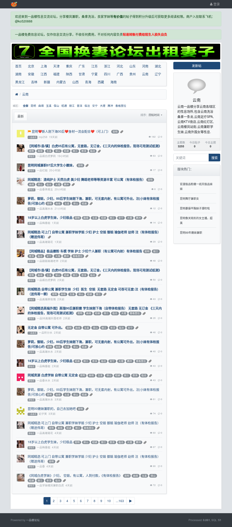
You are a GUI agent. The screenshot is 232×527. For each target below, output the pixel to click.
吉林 (34, 82)
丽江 (72, 105)
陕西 (69, 74)
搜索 (214, 157)
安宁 (95, 105)
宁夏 (94, 74)
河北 (120, 66)
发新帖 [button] (196, 65)
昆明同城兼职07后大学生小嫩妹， (52, 165)
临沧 (87, 105)
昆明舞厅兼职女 (189, 198)
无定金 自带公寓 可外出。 (46, 327)
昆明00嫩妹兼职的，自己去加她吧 (52, 408)
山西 (75, 82)
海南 (113, 82)
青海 (88, 82)
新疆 (47, 82)
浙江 (107, 66)
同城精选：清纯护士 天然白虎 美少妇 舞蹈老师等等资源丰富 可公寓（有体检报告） (86, 179)
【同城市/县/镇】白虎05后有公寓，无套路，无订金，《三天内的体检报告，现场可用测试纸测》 (95, 145)
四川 (107, 74)
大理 (102, 105)
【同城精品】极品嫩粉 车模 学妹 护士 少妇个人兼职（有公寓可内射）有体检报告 (85, 251)
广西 (120, 74)
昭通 (64, 105)
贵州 (132, 74)
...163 (120, 500)
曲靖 (41, 105)
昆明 (33, 105)
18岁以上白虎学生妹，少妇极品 (50, 217)
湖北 (158, 66)
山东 (132, 66)
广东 (82, 66)
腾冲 (110, 105)
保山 (56, 105)
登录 (216, 4)
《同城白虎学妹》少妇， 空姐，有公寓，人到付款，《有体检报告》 (75, 475)
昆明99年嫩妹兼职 (191, 232)
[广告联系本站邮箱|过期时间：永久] (116, 52)
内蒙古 (61, 82)
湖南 (18, 74)
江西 (44, 74)
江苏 (94, 66)
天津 (56, 66)
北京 (31, 66)
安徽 (31, 74)
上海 (44, 66)
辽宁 (158, 74)
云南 (145, 74)
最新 (20, 116)
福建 (56, 74)
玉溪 (48, 105)
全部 (25, 106)
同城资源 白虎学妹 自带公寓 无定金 (53, 375)
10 (109, 500)
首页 (18, 66)
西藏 (101, 82)
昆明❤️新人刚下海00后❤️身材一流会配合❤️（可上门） (71, 131)
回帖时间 (154, 115)
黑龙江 (20, 82)
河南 (145, 66)
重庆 (69, 66)
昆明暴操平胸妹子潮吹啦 (195, 208)
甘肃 (82, 74)
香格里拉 (120, 105)
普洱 (79, 105)
